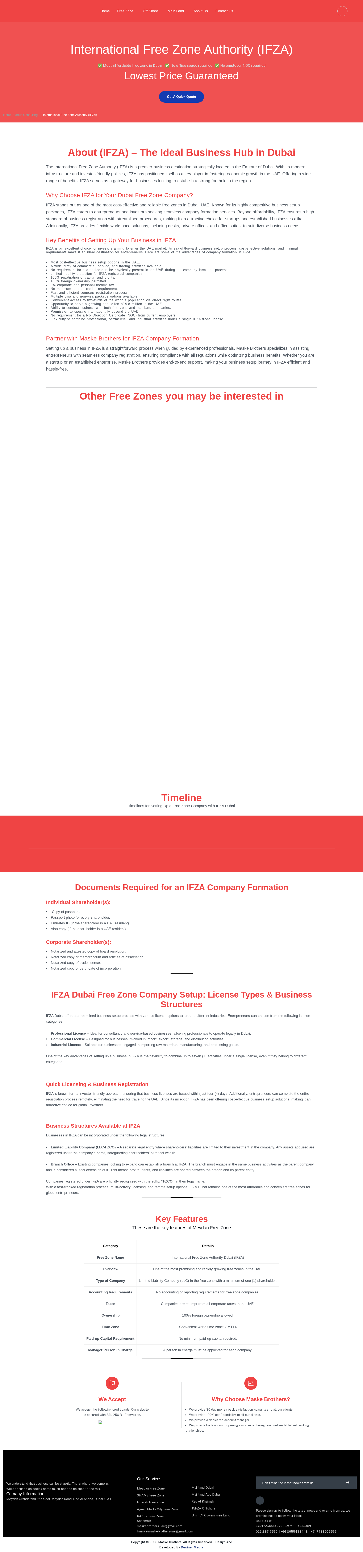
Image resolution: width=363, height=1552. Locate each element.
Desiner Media (192, 1547)
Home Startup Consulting (20, 115)
